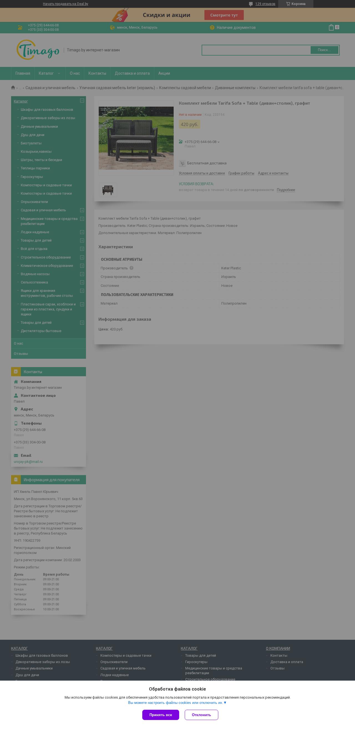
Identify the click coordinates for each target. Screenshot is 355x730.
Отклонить (201, 715)
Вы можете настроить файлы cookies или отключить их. (175, 703)
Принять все (160, 715)
